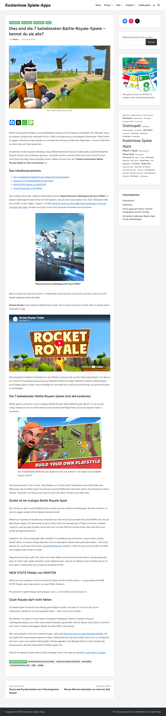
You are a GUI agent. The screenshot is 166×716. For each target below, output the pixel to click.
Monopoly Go (128, 157)
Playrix (137, 157)
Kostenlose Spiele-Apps (28, 5)
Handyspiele (145, 126)
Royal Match (145, 160)
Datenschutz (128, 200)
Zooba (40, 665)
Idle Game (148, 130)
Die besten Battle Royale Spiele (41, 662)
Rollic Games (135, 161)
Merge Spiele (139, 154)
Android (129, 5)
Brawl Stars (126, 115)
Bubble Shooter (136, 115)
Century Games (148, 115)
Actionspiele (14, 23)
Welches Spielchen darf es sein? (137, 37)
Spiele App (146, 163)
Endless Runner (138, 118)
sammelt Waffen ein (52, 546)
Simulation (136, 163)
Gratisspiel (86, 662)
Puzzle (142, 157)
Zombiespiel (144, 176)
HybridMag (155, 712)
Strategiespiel (150, 170)
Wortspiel (126, 176)
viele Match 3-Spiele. (96, 652)
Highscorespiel (128, 130)
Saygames (126, 164)
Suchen (151, 42)
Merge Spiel (128, 154)
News (98, 5)
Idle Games (126, 133)
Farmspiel (147, 118)
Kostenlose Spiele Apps (19, 665)
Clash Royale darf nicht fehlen (27, 188)
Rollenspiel (126, 161)
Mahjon (15, 39)
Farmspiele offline (128, 121)
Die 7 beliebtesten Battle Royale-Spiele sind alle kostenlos (41, 177)
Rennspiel (150, 157)
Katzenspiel (144, 133)
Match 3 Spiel (130, 150)
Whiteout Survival (136, 173)
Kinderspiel (127, 136)
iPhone (107, 5)
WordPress (141, 712)
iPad (118, 5)
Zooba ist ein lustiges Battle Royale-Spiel (33, 181)
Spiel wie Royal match (129, 170)
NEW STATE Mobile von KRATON (29, 184)
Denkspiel (127, 118)
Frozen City (138, 121)
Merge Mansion (144, 151)
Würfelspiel (134, 176)
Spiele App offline (128, 167)
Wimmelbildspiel (149, 173)
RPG (152, 161)
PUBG (34, 665)
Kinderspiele (144, 5)
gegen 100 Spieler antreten (68, 662)
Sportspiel (140, 170)
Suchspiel (126, 173)
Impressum (128, 204)
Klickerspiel (136, 136)
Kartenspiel (135, 133)
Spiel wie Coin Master (142, 167)
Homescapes (138, 130)
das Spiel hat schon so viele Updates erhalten (81, 633)
